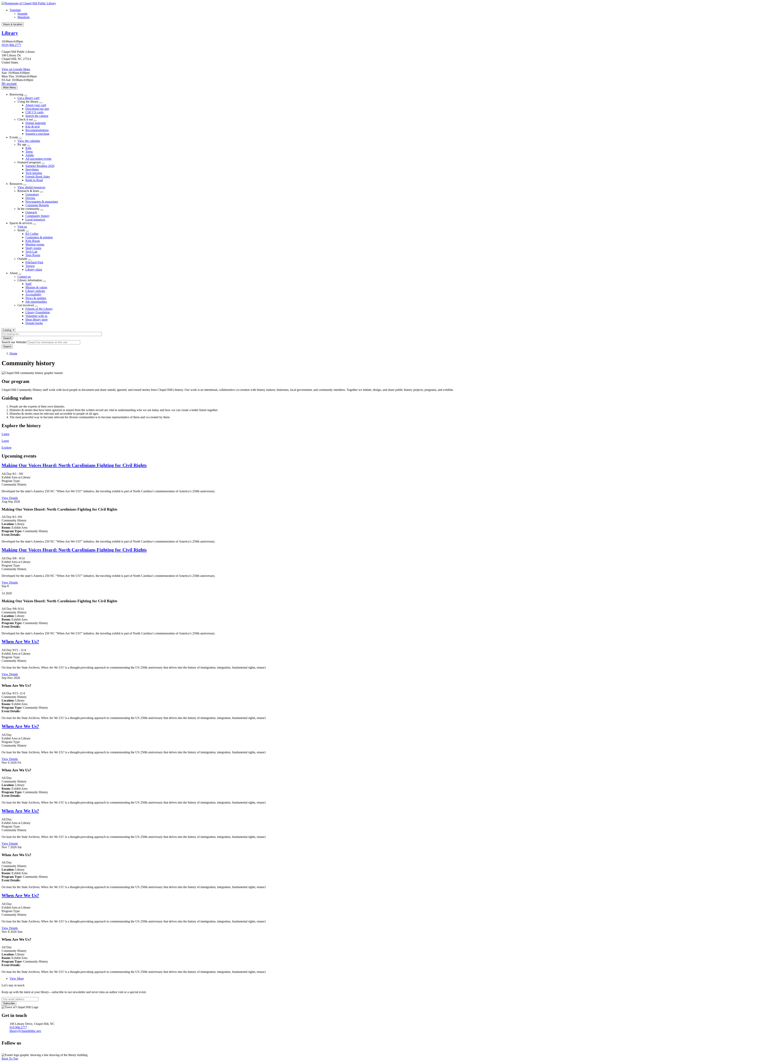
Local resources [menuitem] (35, 219)
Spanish (22, 13)
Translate (15, 10)
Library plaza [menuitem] (33, 269)
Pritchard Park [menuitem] (34, 262)
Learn (5, 440)
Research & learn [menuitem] (28, 191)
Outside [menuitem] (22, 258)
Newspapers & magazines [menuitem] (41, 201)
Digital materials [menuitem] (35, 123)
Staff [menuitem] (28, 283)
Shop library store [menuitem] (36, 319)
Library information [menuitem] (29, 280)
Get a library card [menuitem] (28, 98)
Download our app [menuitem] (37, 108)
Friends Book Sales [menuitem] (37, 176)
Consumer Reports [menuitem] (37, 205)
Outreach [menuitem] (31, 212)
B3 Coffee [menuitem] (31, 233)
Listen (5, 434)
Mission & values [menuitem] (36, 287)
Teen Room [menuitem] (32, 255)
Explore (7, 447)
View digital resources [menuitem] (31, 187)
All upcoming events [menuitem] (38, 158)
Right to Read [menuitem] (34, 180)
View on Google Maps (16, 69)
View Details (10, 498)
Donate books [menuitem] (34, 323)
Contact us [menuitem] (24, 276)
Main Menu (9, 87)
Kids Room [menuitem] (32, 241)
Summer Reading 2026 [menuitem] (39, 166)
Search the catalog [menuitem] (36, 116)
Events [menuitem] (14, 137)
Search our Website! (14, 342)
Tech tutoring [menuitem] (33, 173)
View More (17, 978)
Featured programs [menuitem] (29, 162)
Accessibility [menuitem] (33, 294)
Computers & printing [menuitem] (39, 237)
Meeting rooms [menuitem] (34, 244)
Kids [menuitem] (28, 148)
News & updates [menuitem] (35, 298)
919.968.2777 (18, 1027)
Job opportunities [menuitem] (36, 301)
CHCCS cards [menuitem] (34, 112)
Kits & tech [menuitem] (32, 126)
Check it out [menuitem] (25, 119)
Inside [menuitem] (21, 230)
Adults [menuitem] (29, 155)
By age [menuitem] (21, 144)
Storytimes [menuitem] (32, 169)
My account (9, 83)
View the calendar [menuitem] (28, 141)
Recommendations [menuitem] (37, 130)
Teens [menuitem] (29, 151)
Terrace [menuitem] (30, 266)
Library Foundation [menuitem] (37, 312)
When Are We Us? (20, 641)
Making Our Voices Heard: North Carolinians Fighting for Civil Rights (74, 465)
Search (7, 338)
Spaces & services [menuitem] (21, 223)
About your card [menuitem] (35, 105)
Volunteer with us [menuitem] (36, 316)
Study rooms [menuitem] (33, 248)
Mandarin (23, 17)
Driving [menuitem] (30, 198)
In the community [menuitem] (28, 208)
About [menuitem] (13, 273)
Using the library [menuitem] (27, 101)
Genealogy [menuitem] (32, 194)
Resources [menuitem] (16, 183)
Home (13, 353)
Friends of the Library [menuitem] (39, 308)
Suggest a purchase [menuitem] (37, 133)
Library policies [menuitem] (35, 291)
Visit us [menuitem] (22, 226)
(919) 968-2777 (11, 45)
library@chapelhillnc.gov (25, 1031)
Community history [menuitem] (37, 216)
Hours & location (12, 24)
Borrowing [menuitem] (16, 94)
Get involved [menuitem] (25, 305)
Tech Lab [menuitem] (31, 251)
